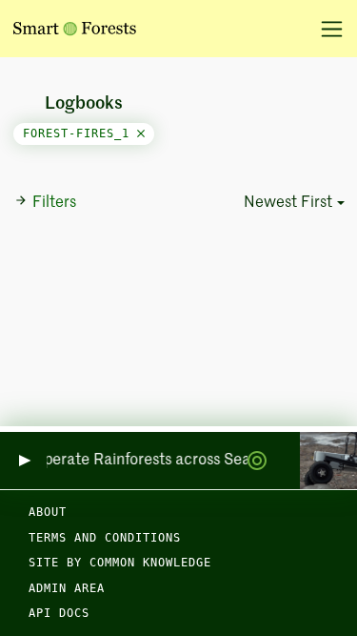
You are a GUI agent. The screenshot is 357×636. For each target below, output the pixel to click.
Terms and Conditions (105, 537)
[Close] (141, 133)
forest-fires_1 (80, 133)
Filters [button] (54, 203)
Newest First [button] (288, 203)
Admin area (67, 588)
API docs (59, 613)
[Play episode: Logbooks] (23, 461)
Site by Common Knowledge (120, 562)
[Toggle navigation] (325, 28)
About (48, 512)
